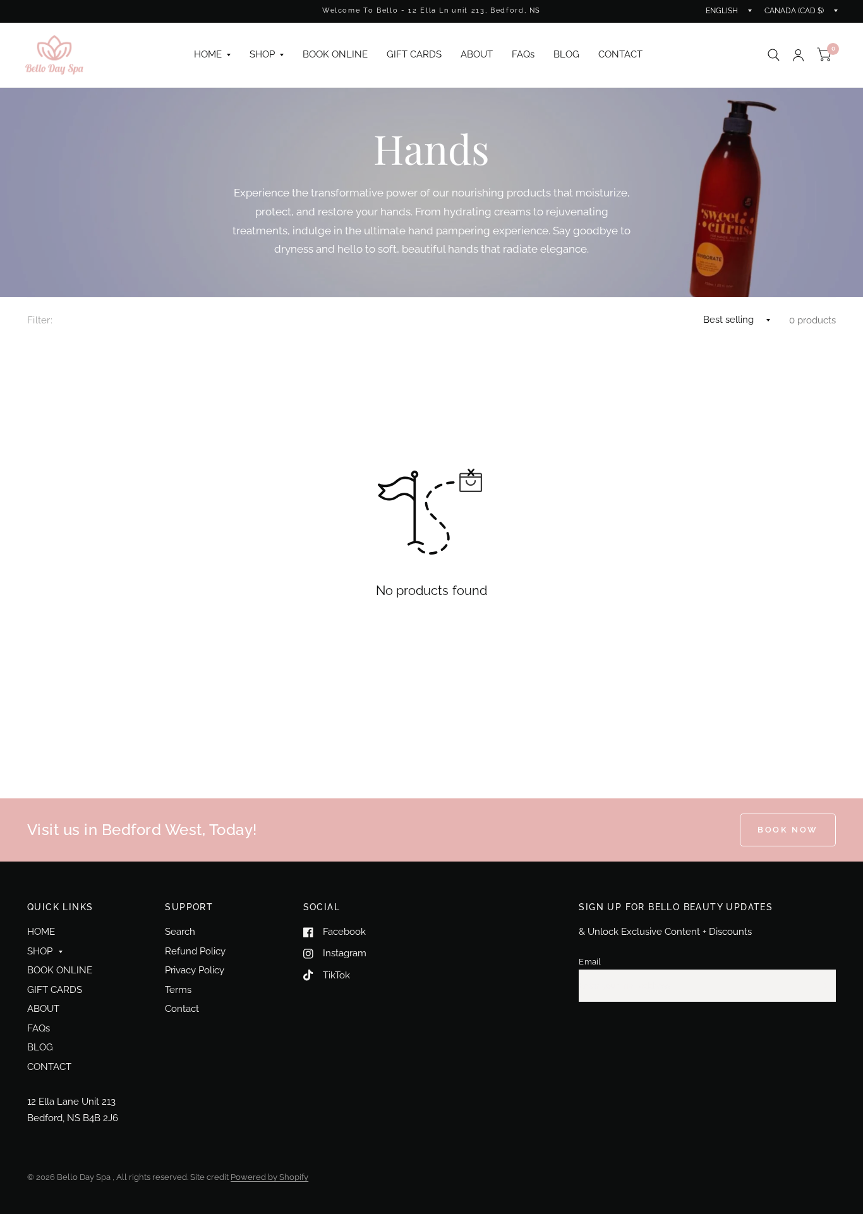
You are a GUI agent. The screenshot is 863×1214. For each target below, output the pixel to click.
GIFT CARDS (414, 54)
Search (180, 931)
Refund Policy (195, 951)
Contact (182, 1008)
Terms (178, 989)
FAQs (523, 54)
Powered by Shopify (269, 1177)
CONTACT (620, 54)
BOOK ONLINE (335, 54)
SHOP (262, 54)
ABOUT (477, 54)
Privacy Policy (194, 970)
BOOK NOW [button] (787, 829)
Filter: (39, 320)
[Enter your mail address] (823, 986)
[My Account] (798, 55)
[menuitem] (212, 54)
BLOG (566, 54)
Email (590, 961)
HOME (208, 54)
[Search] (773, 55)
